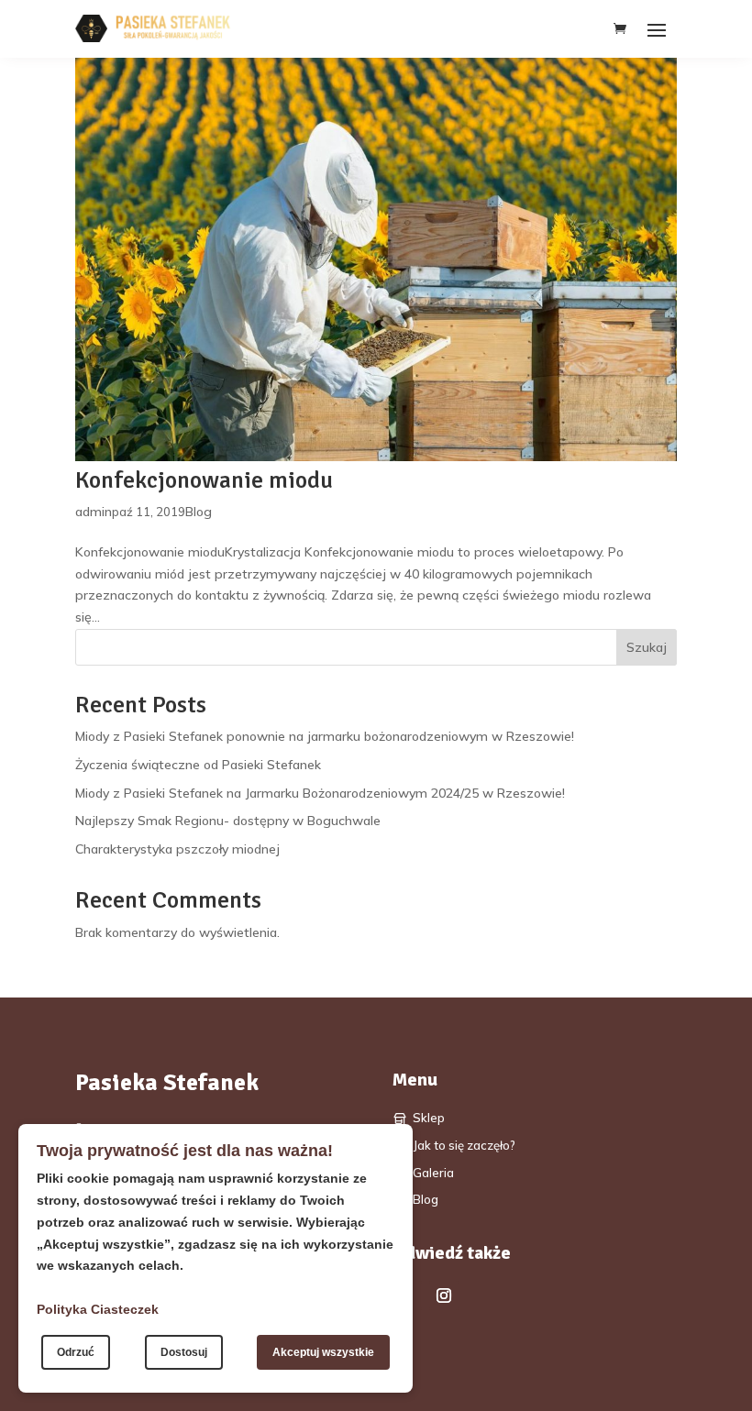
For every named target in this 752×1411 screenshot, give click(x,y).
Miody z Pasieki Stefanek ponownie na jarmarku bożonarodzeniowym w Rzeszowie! (324, 736)
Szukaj (646, 647)
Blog (198, 511)
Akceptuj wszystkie (323, 1352)
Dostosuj (183, 1352)
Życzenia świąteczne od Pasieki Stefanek (198, 764)
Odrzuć (75, 1352)
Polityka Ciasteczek (98, 1309)
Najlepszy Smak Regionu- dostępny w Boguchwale (228, 820)
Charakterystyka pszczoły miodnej (177, 849)
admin (93, 511)
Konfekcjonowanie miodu (204, 480)
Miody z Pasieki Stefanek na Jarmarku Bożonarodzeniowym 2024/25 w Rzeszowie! (320, 793)
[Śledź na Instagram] (444, 1295)
